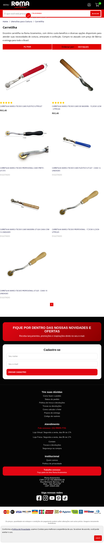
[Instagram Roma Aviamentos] (45, 498)
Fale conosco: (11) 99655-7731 (52, 428)
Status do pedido (52, 399)
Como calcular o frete (52, 409)
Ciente (97, 538)
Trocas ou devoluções (52, 406)
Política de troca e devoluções (52, 403)
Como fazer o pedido (52, 396)
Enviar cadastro (17, 372)
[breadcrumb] (5, 21)
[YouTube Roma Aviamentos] (52, 498)
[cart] (97, 4)
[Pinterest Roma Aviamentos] (58, 498)
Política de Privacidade (21, 529)
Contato (52, 441)
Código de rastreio (52, 416)
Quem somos (52, 460)
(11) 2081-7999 (43, 15)
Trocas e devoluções (52, 445)
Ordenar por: (68, 46)
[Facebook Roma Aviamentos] (39, 498)
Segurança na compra (52, 448)
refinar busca (27, 46)
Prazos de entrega (52, 413)
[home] (20, 4)
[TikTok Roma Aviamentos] (65, 498)
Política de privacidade (52, 463)
